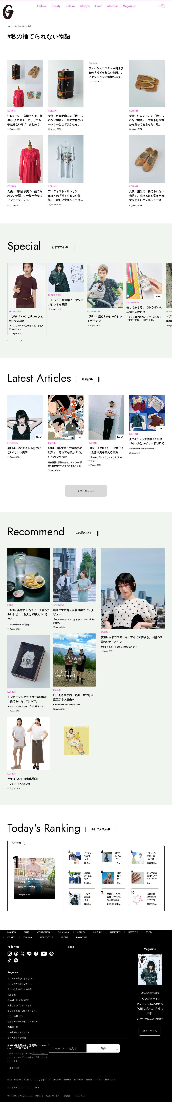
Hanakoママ (109, 1079)
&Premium (78, 1079)
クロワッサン (40, 1079)
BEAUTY (81, 932)
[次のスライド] (15, 341)
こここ (29, 1087)
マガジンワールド (52, 1096)
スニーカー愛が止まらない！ (21, 978)
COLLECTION (43, 932)
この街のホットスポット (19, 1032)
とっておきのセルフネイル (20, 984)
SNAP (26, 932)
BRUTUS (18, 1079)
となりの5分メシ (15, 1016)
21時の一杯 (13, 1027)
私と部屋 (12, 995)
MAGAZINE (81, 937)
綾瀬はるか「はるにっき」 (20, 1005)
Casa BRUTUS (55, 1079)
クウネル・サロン (15, 1087)
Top (8, 26)
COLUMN (28, 937)
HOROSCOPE (46, 937)
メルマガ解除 (13, 1068)
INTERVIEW (115, 932)
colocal (97, 1079)
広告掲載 (67, 1096)
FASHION (11, 932)
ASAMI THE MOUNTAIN (18, 1000)
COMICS (11, 937)
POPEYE (28, 1079)
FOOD (149, 932)
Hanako (67, 1079)
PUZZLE (64, 937)
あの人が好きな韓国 (17, 1038)
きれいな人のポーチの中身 (20, 989)
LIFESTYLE (133, 932)
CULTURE (97, 932)
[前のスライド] (10, 341)
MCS (37, 1087)
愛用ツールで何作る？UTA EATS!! (23, 1021)
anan (9, 1079)
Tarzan (89, 1079)
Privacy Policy (80, 1096)
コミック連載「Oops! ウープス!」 (23, 1011)
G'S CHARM (63, 932)
